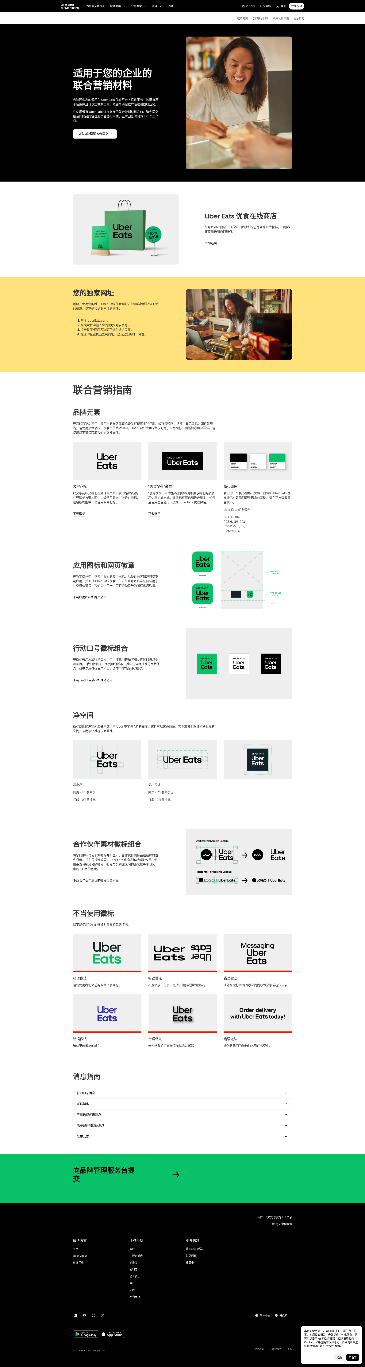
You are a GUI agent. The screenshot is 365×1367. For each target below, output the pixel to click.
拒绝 (339, 1357)
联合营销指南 (281, 18)
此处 (352, 1342)
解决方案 (115, 6)
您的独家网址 (260, 18)
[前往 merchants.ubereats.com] (70, 6)
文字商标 (80, 486)
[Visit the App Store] (112, 1334)
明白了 (353, 1357)
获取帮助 (265, 6)
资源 (154, 6)
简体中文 (265, 1315)
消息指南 (299, 18)
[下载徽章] (182, 461)
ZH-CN (250, 6)
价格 (170, 6)
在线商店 (242, 18)
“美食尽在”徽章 (160, 486)
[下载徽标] (107, 461)
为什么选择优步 (95, 6)
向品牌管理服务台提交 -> (95, 134)
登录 (283, 6)
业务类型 (136, 6)
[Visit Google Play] (86, 1334)
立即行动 (296, 6)
